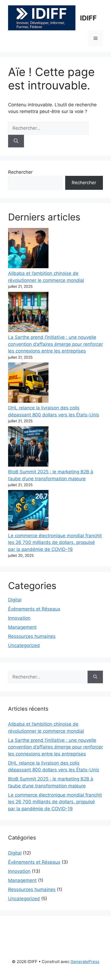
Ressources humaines (32, 636)
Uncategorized (24, 645)
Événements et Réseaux (34, 609)
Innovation (19, 618)
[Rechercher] (16, 141)
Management (22, 627)
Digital (15, 599)
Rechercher (20, 172)
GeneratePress (85, 961)
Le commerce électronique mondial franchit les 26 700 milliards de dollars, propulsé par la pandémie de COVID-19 (55, 542)
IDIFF (88, 18)
